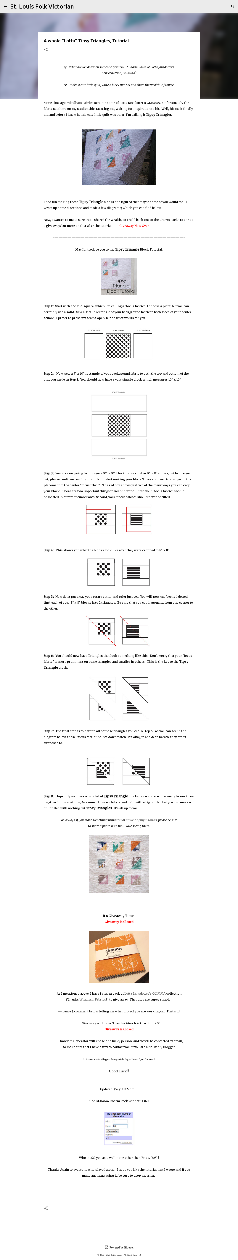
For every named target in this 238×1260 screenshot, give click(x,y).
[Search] (79, 6)
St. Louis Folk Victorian (42, 6)
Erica (145, 1158)
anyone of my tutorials (141, 820)
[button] (46, 49)
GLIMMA (129, 73)
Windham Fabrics (80, 103)
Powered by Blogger (121, 1247)
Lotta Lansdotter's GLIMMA (144, 993)
